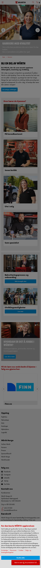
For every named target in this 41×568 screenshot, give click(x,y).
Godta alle (21, 558)
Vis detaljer (4, 550)
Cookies (21, 550)
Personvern (13, 550)
